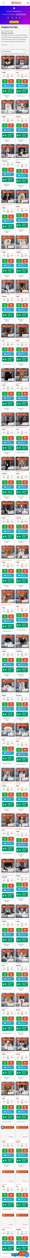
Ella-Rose (19, 695)
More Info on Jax (21, 1209)
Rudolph (4, 877)
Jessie (4, 385)
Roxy (17, 385)
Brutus (18, 1142)
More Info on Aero (7, 763)
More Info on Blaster (7, 719)
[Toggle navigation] (3, 2)
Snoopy (4, 296)
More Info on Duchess (21, 541)
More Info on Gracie (7, 276)
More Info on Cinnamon (21, 675)
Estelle (4, 921)
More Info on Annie (7, 231)
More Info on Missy (7, 586)
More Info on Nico (21, 764)
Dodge (18, 875)
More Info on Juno (21, 452)
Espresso (4, 161)
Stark (17, 831)
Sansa (3, 1142)
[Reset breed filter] (27, 51)
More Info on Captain (7, 497)
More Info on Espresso (7, 185)
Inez (17, 72)
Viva (17, 1098)
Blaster (4, 695)
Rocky (4, 1054)
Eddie (17, 562)
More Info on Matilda (21, 989)
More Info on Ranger (21, 186)
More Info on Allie (7, 1209)
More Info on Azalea (7, 675)
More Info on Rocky (7, 1078)
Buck (3, 830)
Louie (17, 921)
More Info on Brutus (21, 1165)
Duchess (18, 518)
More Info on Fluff (7, 1122)
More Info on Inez (21, 96)
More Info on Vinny (21, 497)
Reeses (18, 1010)
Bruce (18, 340)
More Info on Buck (7, 853)
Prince (18, 1054)
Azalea (4, 651)
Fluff (3, 1098)
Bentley (18, 116)
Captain (4, 473)
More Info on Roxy (21, 409)
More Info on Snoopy (7, 320)
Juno (17, 429)
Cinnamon (19, 651)
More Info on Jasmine (21, 276)
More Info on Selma (21, 230)
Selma (18, 206)
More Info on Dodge (21, 899)
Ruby (17, 785)
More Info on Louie (21, 945)
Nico (17, 741)
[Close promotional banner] (28, 15)
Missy (3, 562)
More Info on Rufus (7, 541)
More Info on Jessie (7, 409)
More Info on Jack (7, 989)
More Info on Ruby (21, 809)
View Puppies (14, 22)
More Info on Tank (21, 630)
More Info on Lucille (7, 96)
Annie (3, 207)
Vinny (18, 473)
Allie (3, 1186)
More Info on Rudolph (7, 901)
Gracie (4, 252)
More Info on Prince (21, 1078)
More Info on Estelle (7, 945)
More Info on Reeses (21, 1033)
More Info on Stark (21, 855)
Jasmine (18, 252)
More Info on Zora (7, 631)
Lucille (4, 72)
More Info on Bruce (21, 364)
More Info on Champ (7, 809)
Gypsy (4, 429)
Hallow (4, 116)
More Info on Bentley (21, 140)
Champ (4, 785)
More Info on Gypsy (7, 453)
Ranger (18, 162)
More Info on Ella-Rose (21, 719)
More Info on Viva (21, 1122)
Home (2, 31)
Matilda (18, 965)
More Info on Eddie (21, 586)
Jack (3, 965)
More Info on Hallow (7, 140)
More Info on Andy (21, 320)
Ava (3, 340)
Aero (3, 739)
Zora (3, 607)
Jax (17, 1186)
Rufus (4, 518)
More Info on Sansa (7, 1165)
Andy (17, 296)
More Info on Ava (7, 364)
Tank (17, 606)
